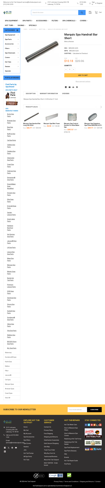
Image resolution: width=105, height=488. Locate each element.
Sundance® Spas (10, 357)
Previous (96, 107)
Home (25, 427)
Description (30, 93)
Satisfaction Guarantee (51, 440)
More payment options (83, 81)
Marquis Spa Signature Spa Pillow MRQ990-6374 (92, 124)
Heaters (26, 446)
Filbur (7, 370)
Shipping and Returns (51, 437)
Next (101, 107)
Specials (33, 25)
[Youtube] (16, 447)
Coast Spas (8, 393)
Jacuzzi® (8, 375)
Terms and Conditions (71, 481)
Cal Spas (8, 379)
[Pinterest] (77, 87)
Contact (97, 481)
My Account (27, 433)
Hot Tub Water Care (70, 424)
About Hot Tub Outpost (51, 460)
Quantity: (68, 65)
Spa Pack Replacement (71, 447)
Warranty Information (49, 93)
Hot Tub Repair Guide (71, 460)
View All (7, 398)
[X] (8, 447)
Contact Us (47, 427)
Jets (25, 450)
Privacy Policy (48, 430)
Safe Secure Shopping (51, 443)
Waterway (8, 352)
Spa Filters (27, 440)
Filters (55, 21)
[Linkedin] (4, 451)
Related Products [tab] (32, 107)
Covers (83, 21)
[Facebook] (65, 87)
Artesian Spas (9, 389)
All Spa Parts (28, 456)
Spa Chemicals (68, 21)
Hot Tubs (9, 25)
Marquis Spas (9, 384)
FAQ (65, 454)
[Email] (69, 87)
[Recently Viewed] (91, 12)
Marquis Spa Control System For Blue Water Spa (71, 125)
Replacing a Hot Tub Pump (72, 439)
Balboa (7, 366)
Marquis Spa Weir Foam (52, 123)
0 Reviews (65, 93)
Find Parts (67, 464)
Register (99, 3)
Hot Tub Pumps (29, 453)
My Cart (26, 430)
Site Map (47, 446)
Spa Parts (27, 21)
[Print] (73, 87)
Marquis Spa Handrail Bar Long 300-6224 (32, 124)
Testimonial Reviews (50, 456)
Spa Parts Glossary (70, 451)
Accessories (41, 21)
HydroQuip (8, 361)
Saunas (21, 25)
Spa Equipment (11, 21)
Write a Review (69, 41)
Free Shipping (48, 433)
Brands (66, 457)
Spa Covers (27, 443)
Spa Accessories (29, 437)
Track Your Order (49, 450)
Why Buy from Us (49, 453)
